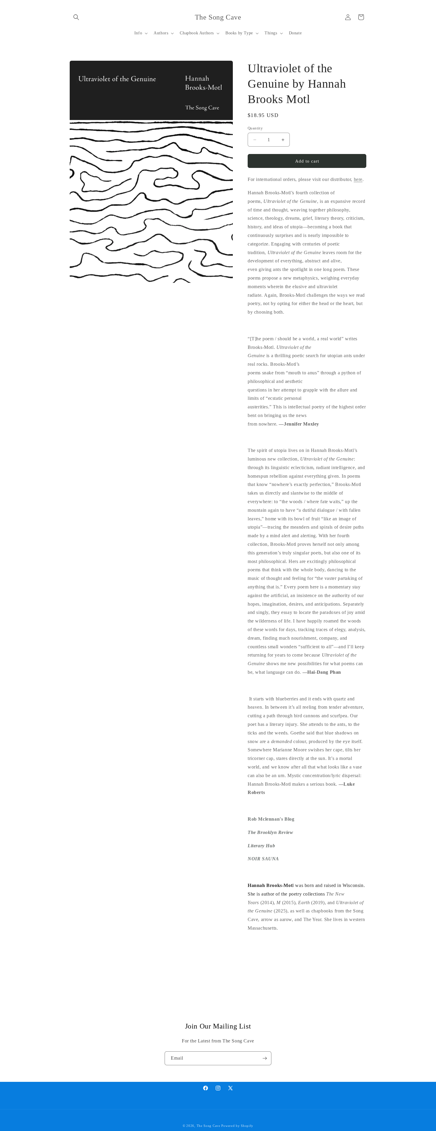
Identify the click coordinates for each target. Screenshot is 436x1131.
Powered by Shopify (237, 1125)
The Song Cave (208, 1125)
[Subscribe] (264, 1058)
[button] (76, 17)
